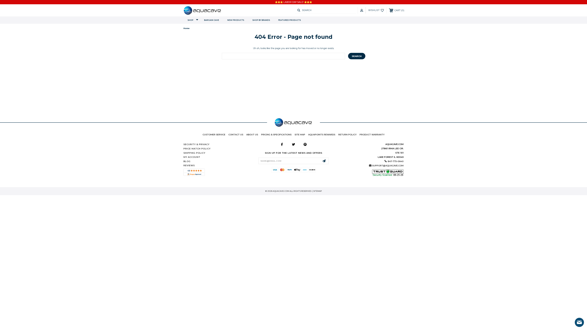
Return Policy (347, 134)
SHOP (190, 20)
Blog (186, 161)
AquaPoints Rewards (321, 134)
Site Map (300, 134)
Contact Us (235, 134)
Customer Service (214, 134)
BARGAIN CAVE (211, 20)
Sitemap (317, 191)
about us (252, 134)
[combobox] (283, 56)
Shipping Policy (194, 153)
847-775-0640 (396, 161)
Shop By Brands (261, 20)
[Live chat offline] (579, 322)
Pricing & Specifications (276, 134)
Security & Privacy (196, 144)
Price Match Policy (196, 148)
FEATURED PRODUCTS (289, 20)
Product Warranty (372, 134)
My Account (191, 157)
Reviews (189, 165)
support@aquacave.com (388, 165)
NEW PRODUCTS (235, 20)
